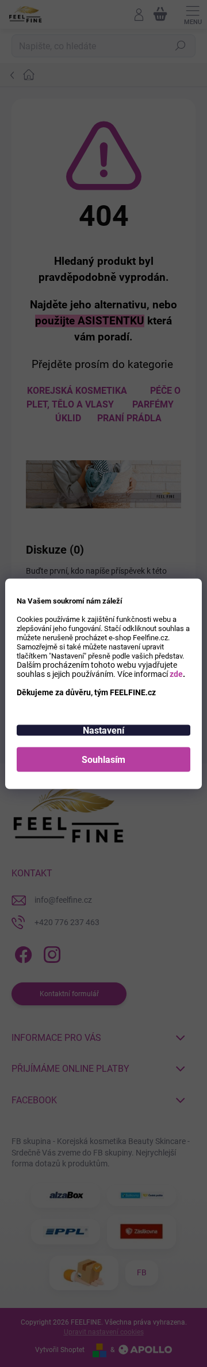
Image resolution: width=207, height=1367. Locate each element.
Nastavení (103, 729)
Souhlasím (103, 759)
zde (176, 673)
